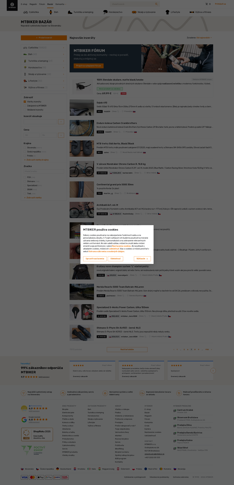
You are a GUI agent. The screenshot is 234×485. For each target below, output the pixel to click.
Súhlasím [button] (142, 258)
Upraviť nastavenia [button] (95, 259)
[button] (114, 249)
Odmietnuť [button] (115, 259)
